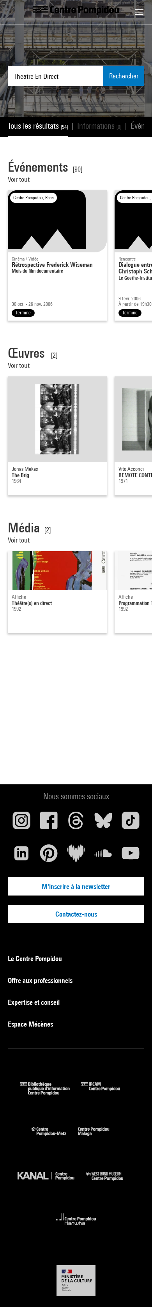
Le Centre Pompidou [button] (36, 958)
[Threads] (76, 823)
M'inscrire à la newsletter (76, 886)
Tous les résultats (38, 126)
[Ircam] (106, 1092)
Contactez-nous (76, 914)
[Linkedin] (21, 856)
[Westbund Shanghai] (110, 1182)
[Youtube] (130, 856)
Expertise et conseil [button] (34, 1002)
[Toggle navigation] (139, 12)
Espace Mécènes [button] (31, 1024)
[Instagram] (21, 823)
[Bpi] (50, 1092)
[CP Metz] (55, 1137)
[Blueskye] (103, 823)
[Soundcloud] (103, 856)
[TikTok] (130, 823)
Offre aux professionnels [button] (41, 980)
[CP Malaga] (99, 1137)
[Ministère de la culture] (76, 1280)
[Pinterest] (48, 856)
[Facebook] (48, 823)
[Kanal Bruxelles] (52, 1182)
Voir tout (19, 179)
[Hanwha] (76, 1227)
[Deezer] (76, 856)
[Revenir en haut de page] (133, 1288)
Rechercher (123, 76)
